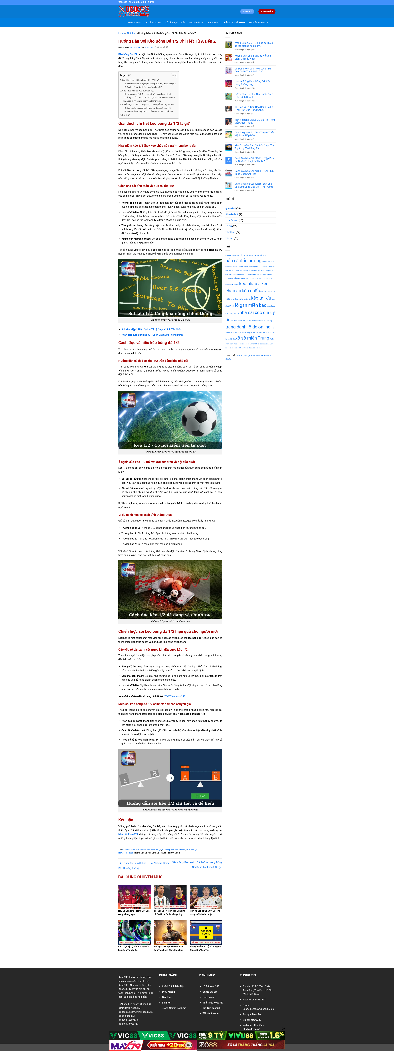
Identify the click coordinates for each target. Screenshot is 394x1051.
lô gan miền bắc (250, 305)
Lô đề (228, 226)
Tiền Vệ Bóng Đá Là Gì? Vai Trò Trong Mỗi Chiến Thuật (255, 121)
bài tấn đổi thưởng (261, 256)
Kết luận (126, 115)
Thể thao (131, 33)
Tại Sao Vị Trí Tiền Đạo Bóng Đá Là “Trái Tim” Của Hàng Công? (254, 108)
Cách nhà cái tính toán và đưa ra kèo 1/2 (144, 87)
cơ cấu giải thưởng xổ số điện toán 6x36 (249, 271)
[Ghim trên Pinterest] (164, 47)
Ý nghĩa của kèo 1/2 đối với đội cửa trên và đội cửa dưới (151, 97)
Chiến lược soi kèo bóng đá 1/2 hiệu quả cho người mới (148, 104)
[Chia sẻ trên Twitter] (158, 47)
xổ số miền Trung (252, 338)
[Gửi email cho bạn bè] (161, 47)
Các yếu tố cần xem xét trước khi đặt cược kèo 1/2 (149, 108)
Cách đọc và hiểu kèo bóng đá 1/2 (138, 90)
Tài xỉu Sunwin (211, 1013)
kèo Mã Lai (264, 292)
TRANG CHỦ (132, 22)
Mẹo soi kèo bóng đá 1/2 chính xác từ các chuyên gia (150, 111)
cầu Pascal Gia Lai (249, 274)
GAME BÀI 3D (196, 22)
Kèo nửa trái (180, 850)
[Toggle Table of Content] (172, 75)
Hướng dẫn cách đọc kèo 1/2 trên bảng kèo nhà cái (149, 94)
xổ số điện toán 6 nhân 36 (247, 344)
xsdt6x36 (231, 339)
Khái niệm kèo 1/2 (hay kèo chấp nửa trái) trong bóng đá (151, 84)
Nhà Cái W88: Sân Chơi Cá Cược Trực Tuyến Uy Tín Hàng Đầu (255, 147)
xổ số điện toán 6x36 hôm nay (236, 348)
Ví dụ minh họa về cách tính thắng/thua (144, 101)
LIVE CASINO (213, 22)
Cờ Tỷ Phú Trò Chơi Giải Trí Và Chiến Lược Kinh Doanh (254, 96)
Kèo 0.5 (143, 850)
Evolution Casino (244, 278)
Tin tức (229, 238)
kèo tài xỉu (261, 298)
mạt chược (271, 306)
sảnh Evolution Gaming (263, 321)
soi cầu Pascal (236, 321)
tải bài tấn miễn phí (258, 333)
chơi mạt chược (261, 267)
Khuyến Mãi (231, 214)
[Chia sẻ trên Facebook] (155, 47)
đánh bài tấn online (256, 348)
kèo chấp (251, 290)
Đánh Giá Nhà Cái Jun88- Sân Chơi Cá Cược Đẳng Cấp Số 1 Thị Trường (254, 185)
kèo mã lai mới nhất (243, 299)
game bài (230, 208)
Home (121, 33)
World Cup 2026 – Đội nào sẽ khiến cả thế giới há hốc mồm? (254, 44)
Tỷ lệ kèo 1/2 (191, 850)
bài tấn (239, 256)
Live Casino (231, 220)
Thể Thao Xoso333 (174, 696)
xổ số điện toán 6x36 (265, 344)
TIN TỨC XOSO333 (258, 22)
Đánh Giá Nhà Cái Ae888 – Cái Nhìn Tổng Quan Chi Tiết (254, 172)
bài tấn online (248, 256)
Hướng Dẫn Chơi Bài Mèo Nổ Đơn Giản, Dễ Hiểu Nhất (253, 57)
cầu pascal (269, 271)
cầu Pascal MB (263, 274)
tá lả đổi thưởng (244, 333)
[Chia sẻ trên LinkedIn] (167, 47)
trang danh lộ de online (247, 327)
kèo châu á (250, 283)
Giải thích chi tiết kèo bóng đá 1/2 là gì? (141, 80)
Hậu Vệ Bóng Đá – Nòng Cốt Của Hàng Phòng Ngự (252, 83)
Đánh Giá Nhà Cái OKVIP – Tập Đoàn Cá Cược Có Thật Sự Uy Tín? (255, 160)
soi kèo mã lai (248, 321)
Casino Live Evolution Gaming (243, 267)
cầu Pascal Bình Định (233, 274)
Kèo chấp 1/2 (168, 850)
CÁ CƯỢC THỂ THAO (234, 22)
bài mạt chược (231, 256)
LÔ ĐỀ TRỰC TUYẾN (175, 22)
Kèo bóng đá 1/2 (154, 850)
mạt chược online (232, 313)
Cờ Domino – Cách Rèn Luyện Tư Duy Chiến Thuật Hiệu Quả (253, 70)
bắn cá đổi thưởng (243, 260)
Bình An (149, 47)
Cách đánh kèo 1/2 (130, 850)
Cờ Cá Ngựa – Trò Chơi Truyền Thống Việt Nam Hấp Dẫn (255, 134)
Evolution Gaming (258, 278)
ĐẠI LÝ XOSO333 (153, 22)
